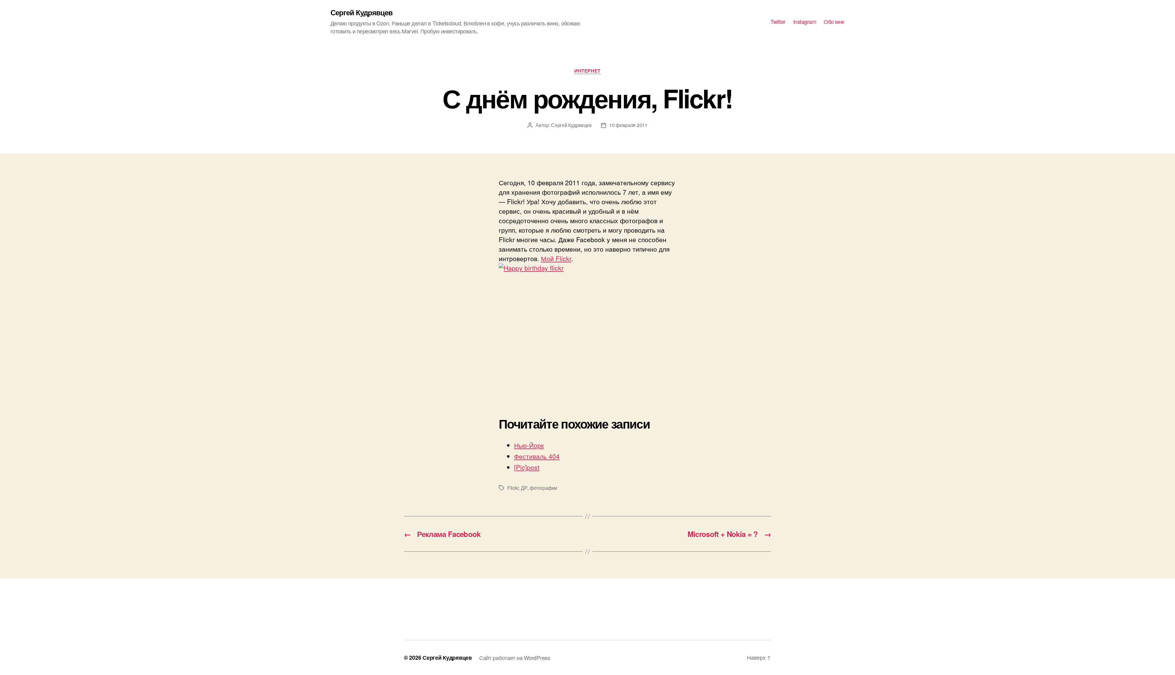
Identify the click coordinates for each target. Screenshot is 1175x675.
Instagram (804, 21)
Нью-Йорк (529, 445)
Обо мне (834, 21)
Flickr (512, 487)
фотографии (543, 487)
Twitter (777, 21)
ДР (524, 487)
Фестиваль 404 (537, 456)
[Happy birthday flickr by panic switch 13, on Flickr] (587, 330)
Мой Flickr (556, 258)
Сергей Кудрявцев (361, 12)
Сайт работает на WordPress (514, 658)
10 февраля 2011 (628, 125)
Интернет (587, 71)
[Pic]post (526, 467)
